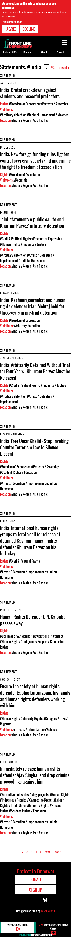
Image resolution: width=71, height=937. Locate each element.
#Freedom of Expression (24, 104)
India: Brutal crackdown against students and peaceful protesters (30, 93)
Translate (62, 67)
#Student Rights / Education (18, 472)
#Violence (62, 115)
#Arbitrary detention (13, 115)
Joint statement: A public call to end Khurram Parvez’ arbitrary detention (32, 222)
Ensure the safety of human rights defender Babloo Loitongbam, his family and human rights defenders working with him (35, 696)
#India (15, 120)
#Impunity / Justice (33, 244)
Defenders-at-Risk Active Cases (53, 926)
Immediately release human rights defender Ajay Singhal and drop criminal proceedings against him (35, 775)
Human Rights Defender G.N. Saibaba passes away (33, 619)
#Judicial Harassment (41, 115)
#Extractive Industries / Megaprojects (24, 794)
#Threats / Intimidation (28, 729)
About (44, 52)
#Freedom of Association (25, 174)
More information (12, 22)
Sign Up (35, 890)
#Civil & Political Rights (15, 238)
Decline (28, 29)
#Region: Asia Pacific (34, 120)
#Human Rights (10, 244)
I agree (10, 29)
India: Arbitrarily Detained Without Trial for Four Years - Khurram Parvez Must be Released (35, 371)
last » (57, 851)
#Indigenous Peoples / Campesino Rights (26, 800)
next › (48, 851)
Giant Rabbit (48, 911)
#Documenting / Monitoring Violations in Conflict (31, 636)
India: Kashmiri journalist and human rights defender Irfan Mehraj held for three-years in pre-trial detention (32, 306)
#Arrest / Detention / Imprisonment (23, 483)
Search (60, 52)
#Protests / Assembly (54, 104)
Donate (27, 52)
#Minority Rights (32, 718)
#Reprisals (20, 180)
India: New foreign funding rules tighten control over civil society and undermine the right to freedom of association (35, 160)
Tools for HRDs (10, 52)
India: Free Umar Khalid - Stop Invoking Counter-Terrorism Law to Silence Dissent (34, 447)
